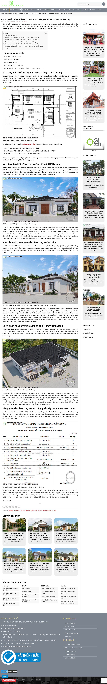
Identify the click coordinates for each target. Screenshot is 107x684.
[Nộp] (103, 4)
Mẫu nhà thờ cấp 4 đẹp (49, 596)
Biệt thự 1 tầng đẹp (24, 13)
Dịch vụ (84, 9)
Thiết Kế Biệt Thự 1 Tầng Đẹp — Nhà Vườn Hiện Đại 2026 (13, 534)
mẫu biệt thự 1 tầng (29, 144)
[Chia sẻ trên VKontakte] (13, 506)
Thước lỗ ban (87, 329)
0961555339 (10, 680)
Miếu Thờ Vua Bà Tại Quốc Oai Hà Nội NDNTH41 (93, 80)
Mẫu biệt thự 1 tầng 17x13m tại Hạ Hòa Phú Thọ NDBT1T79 (93, 309)
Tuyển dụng (23, 679)
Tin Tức (91, 9)
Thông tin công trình (11, 35)
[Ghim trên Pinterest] (10, 506)
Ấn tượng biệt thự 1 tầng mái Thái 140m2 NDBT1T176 (39, 534)
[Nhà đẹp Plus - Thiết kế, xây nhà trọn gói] (23, 4)
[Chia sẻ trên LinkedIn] (16, 506)
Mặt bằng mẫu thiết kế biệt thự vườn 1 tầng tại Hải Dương (22, 37)
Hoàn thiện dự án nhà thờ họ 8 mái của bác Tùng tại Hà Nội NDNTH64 (93, 112)
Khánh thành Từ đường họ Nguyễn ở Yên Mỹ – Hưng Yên (94, 48)
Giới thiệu (5, 9)
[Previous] (87, 142)
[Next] (100, 142)
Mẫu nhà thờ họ (15, 9)
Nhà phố (53, 9)
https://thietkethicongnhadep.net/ (20, 646)
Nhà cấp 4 (62, 9)
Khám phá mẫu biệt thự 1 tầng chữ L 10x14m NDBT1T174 (14, 564)
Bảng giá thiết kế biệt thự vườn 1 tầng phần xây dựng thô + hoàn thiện (24, 47)
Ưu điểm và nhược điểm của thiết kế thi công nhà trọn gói (93, 243)
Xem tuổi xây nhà (88, 333)
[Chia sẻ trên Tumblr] (19, 506)
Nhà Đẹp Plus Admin (21, 21)
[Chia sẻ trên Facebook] (4, 506)
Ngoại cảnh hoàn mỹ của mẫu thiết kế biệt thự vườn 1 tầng (22, 44)
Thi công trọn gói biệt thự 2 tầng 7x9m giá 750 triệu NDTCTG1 (94, 275)
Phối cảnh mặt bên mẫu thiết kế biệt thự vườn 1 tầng (20, 42)
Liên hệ (99, 9)
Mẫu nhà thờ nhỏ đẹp (48, 588)
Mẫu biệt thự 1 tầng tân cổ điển (47, 510)
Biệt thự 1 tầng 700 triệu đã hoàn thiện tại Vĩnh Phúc (94, 212)
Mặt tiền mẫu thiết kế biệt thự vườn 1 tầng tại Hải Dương (21, 39)
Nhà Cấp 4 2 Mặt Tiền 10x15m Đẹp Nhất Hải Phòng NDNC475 (94, 179)
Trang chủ (4, 13)
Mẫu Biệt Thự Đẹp (42, 9)
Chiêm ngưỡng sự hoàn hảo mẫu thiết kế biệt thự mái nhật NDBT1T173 (66, 564)
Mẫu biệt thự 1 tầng (14, 510)
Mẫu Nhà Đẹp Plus (28, 9)
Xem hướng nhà (88, 337)
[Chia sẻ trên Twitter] (7, 506)
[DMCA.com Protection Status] (9, 671)
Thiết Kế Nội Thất (73, 9)
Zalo (5, 676)
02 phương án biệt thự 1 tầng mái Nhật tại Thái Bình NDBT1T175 (65, 534)
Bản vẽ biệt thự (26, 588)
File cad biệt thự (27, 591)
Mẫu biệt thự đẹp (12, 13)
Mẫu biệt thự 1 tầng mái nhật (29, 510)
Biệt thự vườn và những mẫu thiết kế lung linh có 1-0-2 (39, 564)
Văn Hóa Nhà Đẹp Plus (34, 679)
